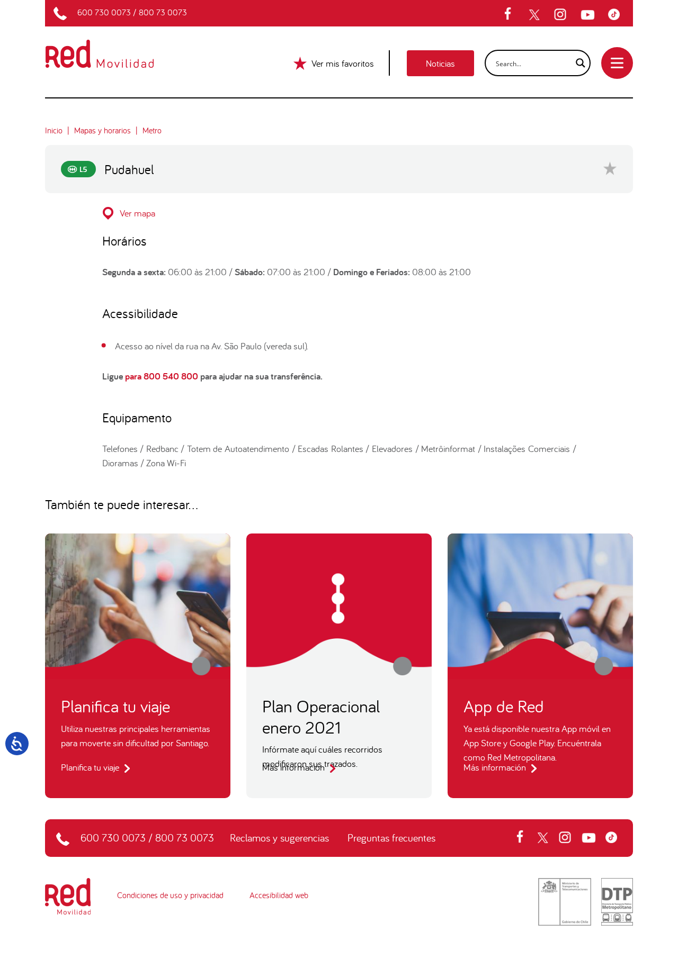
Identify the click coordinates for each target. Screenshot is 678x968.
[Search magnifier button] (577, 63)
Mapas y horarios (102, 130)
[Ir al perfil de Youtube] (589, 15)
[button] (339, 213)
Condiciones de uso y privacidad (170, 895)
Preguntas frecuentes (391, 837)
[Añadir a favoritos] (610, 168)
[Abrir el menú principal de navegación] (617, 63)
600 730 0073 (104, 12)
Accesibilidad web (278, 895)
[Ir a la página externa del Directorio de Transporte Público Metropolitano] (617, 900)
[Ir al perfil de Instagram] (561, 15)
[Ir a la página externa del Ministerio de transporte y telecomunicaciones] (564, 900)
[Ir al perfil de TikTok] (616, 15)
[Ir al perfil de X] (535, 15)
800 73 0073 (163, 12)
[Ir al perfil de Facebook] (511, 15)
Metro (152, 130)
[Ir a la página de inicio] (112, 46)
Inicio (54, 130)
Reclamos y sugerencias (279, 837)
